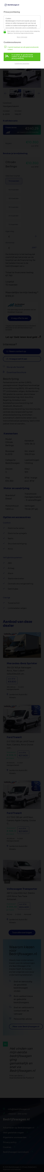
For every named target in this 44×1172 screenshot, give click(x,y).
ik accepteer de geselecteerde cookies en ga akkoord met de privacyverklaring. (19, 56)
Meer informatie (22, 37)
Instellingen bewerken (22, 63)
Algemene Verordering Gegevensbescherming (20, 33)
